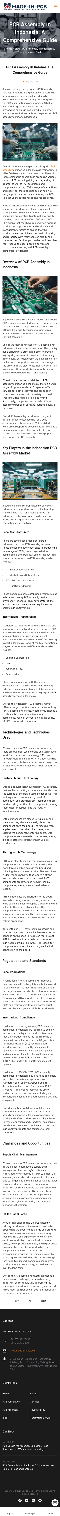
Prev (16, 1301)
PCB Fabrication (11, 1401)
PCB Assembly (10, 1409)
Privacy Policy (37, 1409)
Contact (34, 1401)
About (33, 1393)
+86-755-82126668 (20, 1339)
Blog (17, 48)
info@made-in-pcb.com (23, 1350)
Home (9, 48)
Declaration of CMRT (41, 1418)
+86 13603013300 (19, 1343)
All (30, 1301)
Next (43, 1301)
